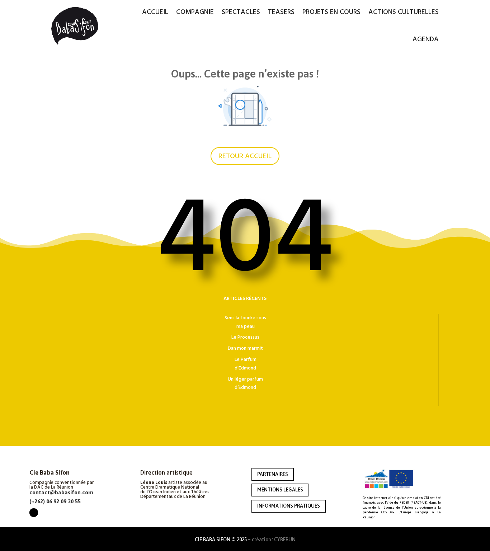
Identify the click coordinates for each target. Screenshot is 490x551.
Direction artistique (166, 473)
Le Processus (245, 337)
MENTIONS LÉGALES (280, 490)
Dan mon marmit (245, 348)
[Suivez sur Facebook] (33, 512)
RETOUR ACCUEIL (245, 156)
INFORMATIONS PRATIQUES (288, 506)
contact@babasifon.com (61, 492)
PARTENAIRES (272, 474)
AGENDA (426, 39)
